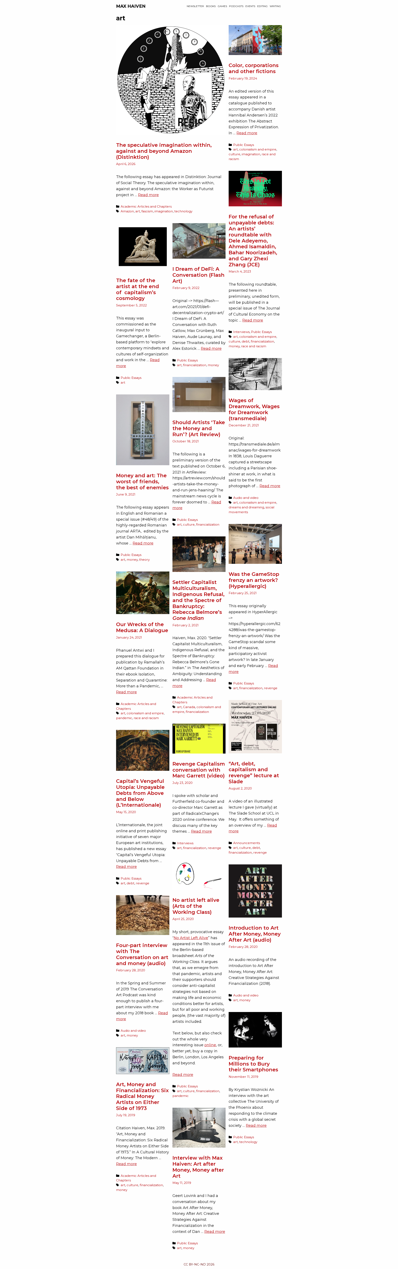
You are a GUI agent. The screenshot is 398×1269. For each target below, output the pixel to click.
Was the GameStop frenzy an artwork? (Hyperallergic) (254, 580)
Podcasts (236, 6)
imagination (163, 211)
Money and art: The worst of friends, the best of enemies (142, 481)
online (210, 1045)
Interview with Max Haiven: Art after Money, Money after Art (198, 1167)
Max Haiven (131, 6)
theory (144, 560)
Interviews (241, 332)
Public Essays (243, 145)
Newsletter (195, 6)
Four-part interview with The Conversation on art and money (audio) (142, 954)
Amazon (127, 211)
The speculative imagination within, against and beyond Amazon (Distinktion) (164, 151)
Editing (262, 6)
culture (234, 154)
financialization (262, 341)
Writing (275, 6)
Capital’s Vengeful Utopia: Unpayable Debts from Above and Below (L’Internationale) (140, 793)
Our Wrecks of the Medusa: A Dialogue (142, 627)
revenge (270, 688)
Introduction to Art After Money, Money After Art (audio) (255, 934)
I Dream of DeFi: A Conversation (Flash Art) (198, 275)
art (137, 211)
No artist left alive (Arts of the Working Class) (195, 906)
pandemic (124, 718)
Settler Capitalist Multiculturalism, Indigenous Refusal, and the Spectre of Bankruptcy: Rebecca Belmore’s (198, 600)
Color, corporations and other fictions (254, 68)
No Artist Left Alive (191, 938)
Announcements (246, 843)
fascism (147, 211)
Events (250, 6)
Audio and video (245, 498)
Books (211, 6)
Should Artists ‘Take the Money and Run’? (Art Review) (198, 428)
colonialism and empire (257, 149)
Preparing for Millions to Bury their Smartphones (253, 1064)
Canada (189, 707)
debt (245, 341)
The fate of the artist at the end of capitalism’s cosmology (137, 289)
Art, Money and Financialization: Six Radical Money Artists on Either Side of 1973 (142, 1096)
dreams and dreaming (246, 507)
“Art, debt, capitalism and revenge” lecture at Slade (254, 772)
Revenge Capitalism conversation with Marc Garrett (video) (198, 770)
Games (222, 6)
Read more (148, 195)
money (234, 346)
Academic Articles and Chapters (146, 206)
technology (183, 211)
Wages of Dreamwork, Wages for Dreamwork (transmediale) (254, 409)
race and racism (253, 346)
